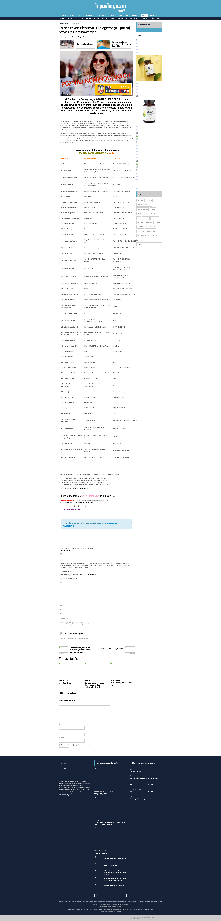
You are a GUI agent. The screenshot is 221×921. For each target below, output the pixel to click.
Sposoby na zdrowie (86, 15)
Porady (88, 18)
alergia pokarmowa (144, 204)
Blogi (113, 18)
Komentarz (62, 704)
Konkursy (69, 622)
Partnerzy (112, 15)
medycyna (149, 222)
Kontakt (153, 15)
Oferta (138, 917)
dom (64, 624)
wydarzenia (151, 231)
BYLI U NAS (128, 18)
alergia (149, 200)
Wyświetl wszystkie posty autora (68, 638)
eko (139, 218)
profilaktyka (81, 624)
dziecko (68, 624)
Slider (82, 622)
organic (76, 624)
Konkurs (137, 18)
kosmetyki (155, 218)
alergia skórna (143, 209)
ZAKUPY (159, 18)
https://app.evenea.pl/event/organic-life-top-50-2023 (76, 502)
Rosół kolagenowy (135, 771)
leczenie (140, 222)
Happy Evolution (132, 15)
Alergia (64, 15)
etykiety (72, 624)
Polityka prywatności (147, 917)
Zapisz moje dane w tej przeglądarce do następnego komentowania (79, 745)
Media (121, 15)
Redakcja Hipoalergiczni (76, 37)
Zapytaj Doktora (148, 18)
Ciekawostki (63, 622)
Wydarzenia (101, 15)
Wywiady (63, 18)
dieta (61, 624)
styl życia (141, 231)
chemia (153, 209)
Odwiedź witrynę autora (83, 638)
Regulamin (133, 917)
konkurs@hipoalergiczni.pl (83, 488)
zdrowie (155, 235)
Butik (144, 15)
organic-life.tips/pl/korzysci (88, 575)
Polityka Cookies (135, 918)
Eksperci (120, 18)
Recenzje (96, 18)
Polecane (105, 18)
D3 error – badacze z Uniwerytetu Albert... (143, 785)
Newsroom (71, 18)
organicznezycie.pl (66, 550)
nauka (158, 222)
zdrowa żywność (88, 624)
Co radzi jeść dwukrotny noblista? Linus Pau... (144, 778)
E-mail (61, 731)
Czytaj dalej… (68, 795)
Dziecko (80, 18)
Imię (60, 724)
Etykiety (73, 15)
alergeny (141, 200)
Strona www (62, 737)
